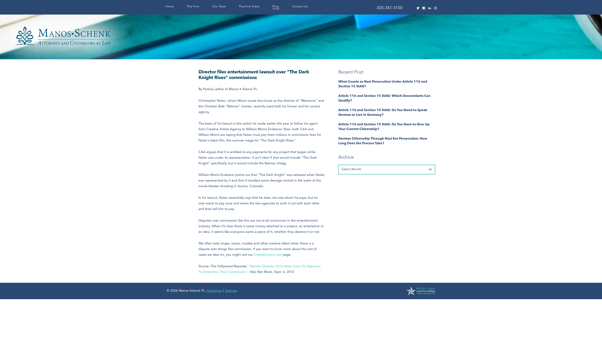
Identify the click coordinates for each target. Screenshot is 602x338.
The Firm (193, 6)
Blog (275, 6)
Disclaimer (214, 290)
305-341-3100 (390, 8)
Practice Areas (249, 6)
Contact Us (300, 6)
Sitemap (231, 290)
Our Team (219, 6)
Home (169, 6)
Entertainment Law (268, 254)
